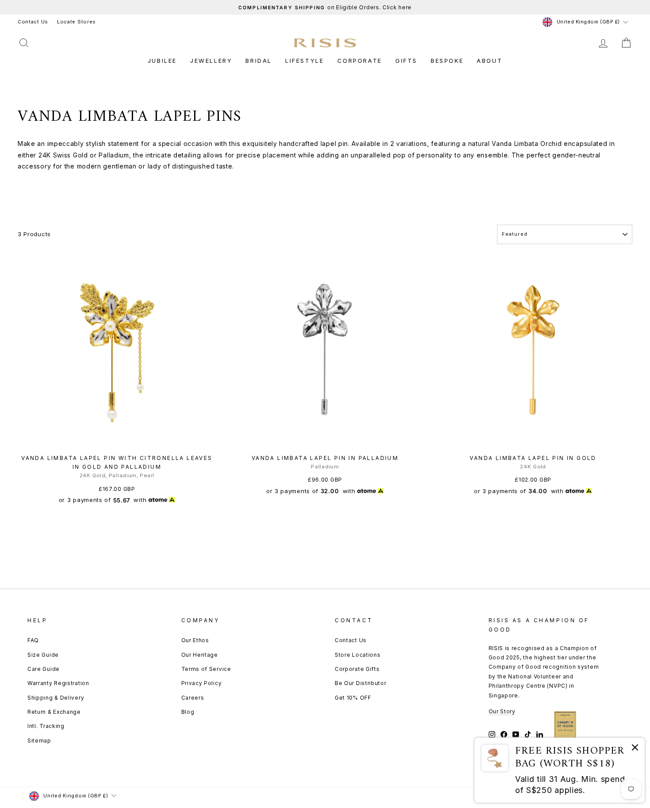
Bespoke (447, 60)
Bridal (258, 60)
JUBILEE (162, 60)
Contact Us (33, 22)
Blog (188, 711)
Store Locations (358, 654)
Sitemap (39, 740)
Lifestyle (304, 60)
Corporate (359, 60)
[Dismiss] (635, 749)
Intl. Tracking (46, 726)
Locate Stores (76, 22)
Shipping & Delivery (55, 697)
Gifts (406, 60)
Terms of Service (206, 669)
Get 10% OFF (353, 697)
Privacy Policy (201, 683)
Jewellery (211, 60)
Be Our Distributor (360, 683)
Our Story (502, 711)
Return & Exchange (54, 711)
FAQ (33, 640)
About (489, 60)
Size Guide (43, 654)
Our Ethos (195, 640)
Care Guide (43, 669)
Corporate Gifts (357, 669)
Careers (192, 697)
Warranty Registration (58, 683)
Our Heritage (199, 654)
